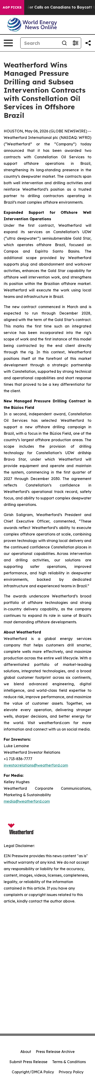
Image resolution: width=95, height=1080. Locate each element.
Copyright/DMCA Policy (33, 1072)
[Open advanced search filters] (75, 43)
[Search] (64, 43)
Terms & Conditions (69, 1061)
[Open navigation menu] (8, 43)
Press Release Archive (55, 1051)
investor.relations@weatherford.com (36, 765)
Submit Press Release (28, 1061)
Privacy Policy (71, 1072)
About (25, 1051)
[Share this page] (88, 43)
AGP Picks (12, 7)
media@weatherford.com (27, 801)
